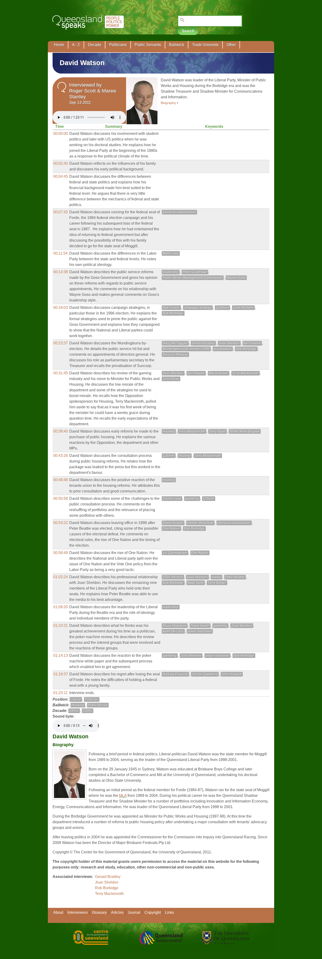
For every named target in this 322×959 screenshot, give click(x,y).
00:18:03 (60, 308)
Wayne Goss (236, 278)
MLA (123, 796)
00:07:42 (60, 212)
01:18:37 (60, 674)
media (216, 577)
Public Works (97, 705)
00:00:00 (60, 134)
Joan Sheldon (243, 308)
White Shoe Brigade (245, 431)
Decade (94, 45)
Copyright (152, 912)
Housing (78, 705)
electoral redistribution (179, 212)
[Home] (89, 33)
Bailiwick (176, 45)
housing (169, 431)
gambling (192, 498)
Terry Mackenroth (245, 373)
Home (59, 45)
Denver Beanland (200, 523)
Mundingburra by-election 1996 (186, 349)
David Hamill (200, 626)
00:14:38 (60, 272)
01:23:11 (60, 693)
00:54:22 (60, 523)
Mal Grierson (218, 373)
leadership (170, 272)
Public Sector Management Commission (193, 278)
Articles (117, 912)
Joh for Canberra (205, 674)
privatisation (223, 349)
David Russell (173, 523)
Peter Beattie (235, 577)
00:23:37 (60, 343)
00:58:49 (60, 553)
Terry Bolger (217, 583)
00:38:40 (60, 431)
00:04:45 (60, 176)
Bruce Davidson (174, 626)
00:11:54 (60, 253)
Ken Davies (252, 343)
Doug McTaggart (175, 343)
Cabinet (168, 456)
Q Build (208, 498)
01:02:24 (60, 577)
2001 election (173, 577)
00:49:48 (60, 480)
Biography (168, 103)
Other (231, 45)
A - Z (76, 45)
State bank (196, 583)
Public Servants (148, 45)
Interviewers (77, 912)
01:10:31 (60, 626)
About (58, 912)
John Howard (232, 674)
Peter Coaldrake (195, 272)
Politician (91, 699)
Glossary (99, 912)
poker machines (200, 631)
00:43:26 (60, 456)
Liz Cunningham (175, 553)
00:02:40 (60, 163)
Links (169, 912)
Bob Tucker (171, 308)
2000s (87, 711)
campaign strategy (198, 308)
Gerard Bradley (203, 343)
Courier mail (172, 498)
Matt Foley (171, 253)
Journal (134, 912)
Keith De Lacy (173, 631)
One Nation (171, 528)
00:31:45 (60, 373)
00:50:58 (60, 498)
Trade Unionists (205, 45)
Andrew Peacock (175, 674)
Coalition (222, 308)
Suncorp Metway (175, 354)
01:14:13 (60, 655)
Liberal (76, 699)
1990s (74, 711)
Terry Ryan (171, 379)
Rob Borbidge (173, 313)
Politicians (118, 45)
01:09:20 (60, 607)
